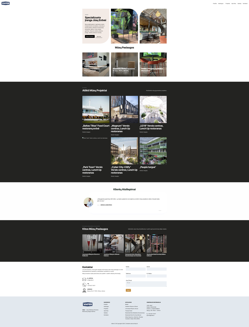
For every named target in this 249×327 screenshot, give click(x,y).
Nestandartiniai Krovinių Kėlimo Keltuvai (156, 255)
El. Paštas (149, 273)
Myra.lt (136, 323)
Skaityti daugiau (88, 132)
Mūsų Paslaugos (124, 47)
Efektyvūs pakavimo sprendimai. (121, 72)
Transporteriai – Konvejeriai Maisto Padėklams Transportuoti (95, 68)
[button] (160, 210)
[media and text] (92, 243)
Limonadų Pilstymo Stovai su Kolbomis (91, 255)
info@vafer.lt (151, 315)
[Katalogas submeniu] (223, 3)
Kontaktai (87, 267)
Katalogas (128, 302)
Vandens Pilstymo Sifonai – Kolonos (112, 255)
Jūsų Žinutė (129, 280)
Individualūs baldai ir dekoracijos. (149, 72)
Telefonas (128, 273)
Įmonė (148, 266)
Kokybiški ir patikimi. (89, 72)
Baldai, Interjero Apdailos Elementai (152, 70)
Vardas (127, 266)
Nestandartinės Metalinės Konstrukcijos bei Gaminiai (133, 255)
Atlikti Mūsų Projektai (94, 90)
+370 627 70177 (152, 313)
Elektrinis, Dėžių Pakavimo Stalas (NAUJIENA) (124, 70)
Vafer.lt (113, 323)
